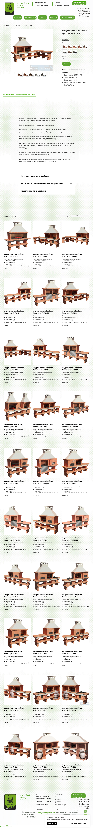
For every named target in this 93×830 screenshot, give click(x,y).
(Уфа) (87, 808)
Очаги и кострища (42, 804)
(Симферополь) (83, 804)
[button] (79, 3)
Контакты (58, 797)
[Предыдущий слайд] (7, 50)
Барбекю (7, 25)
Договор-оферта (60, 805)
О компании (59, 794)
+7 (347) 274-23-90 (83, 8)
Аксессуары (40, 809)
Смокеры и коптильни (43, 801)
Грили (38, 794)
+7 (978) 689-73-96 (83, 802)
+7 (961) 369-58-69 (83, 806)
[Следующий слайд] (57, 50)
